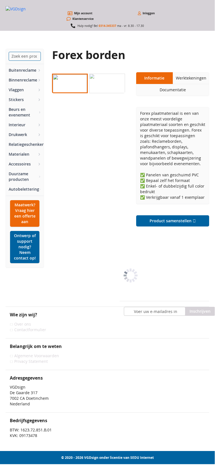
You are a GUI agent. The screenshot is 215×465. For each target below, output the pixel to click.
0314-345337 (107, 26)
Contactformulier (30, 329)
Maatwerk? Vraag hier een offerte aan (25, 213)
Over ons (22, 324)
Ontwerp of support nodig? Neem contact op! (25, 247)
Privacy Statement (31, 361)
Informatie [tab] (154, 78)
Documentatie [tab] (173, 89)
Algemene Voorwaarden (36, 355)
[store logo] (27, 9)
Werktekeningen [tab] (191, 78)
